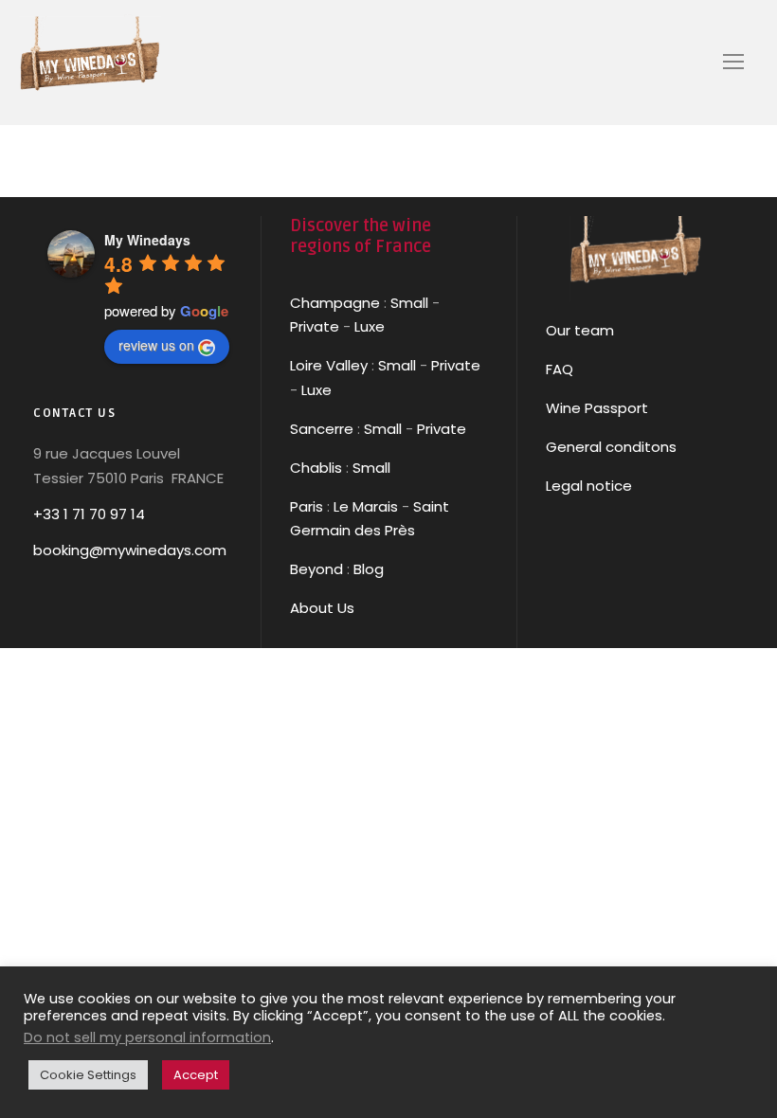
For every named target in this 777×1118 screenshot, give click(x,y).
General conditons (611, 447)
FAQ (559, 369)
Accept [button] (195, 1075)
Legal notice (589, 486)
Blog (368, 569)
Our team (580, 330)
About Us (322, 608)
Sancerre (321, 429)
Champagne (335, 303)
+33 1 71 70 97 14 (89, 514)
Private (314, 326)
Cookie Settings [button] (88, 1075)
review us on (156, 344)
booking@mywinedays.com (129, 550)
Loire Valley (329, 365)
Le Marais (364, 506)
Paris (306, 506)
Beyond (316, 569)
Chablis (316, 468)
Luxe (369, 326)
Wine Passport (597, 408)
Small (409, 303)
